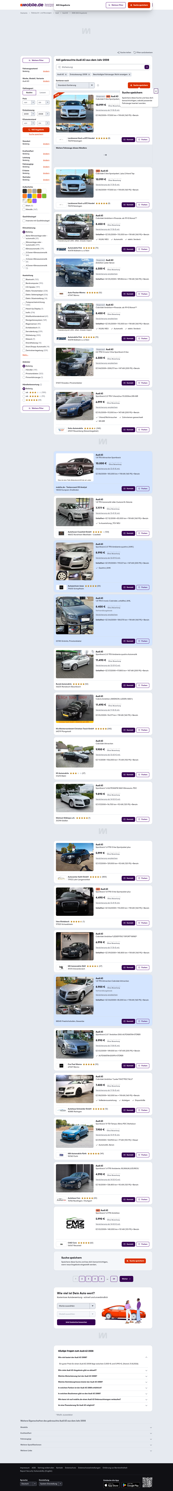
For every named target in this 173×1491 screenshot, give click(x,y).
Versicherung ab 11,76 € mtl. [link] (108, 110)
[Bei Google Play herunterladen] (131, 1485)
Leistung (26, 157)
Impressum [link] (25, 1468)
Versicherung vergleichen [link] (107, 274)
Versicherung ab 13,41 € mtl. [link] (108, 469)
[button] (36, 70)
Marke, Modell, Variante (33, 78)
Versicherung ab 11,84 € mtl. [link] (108, 1045)
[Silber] (24, 200)
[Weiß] (44, 191)
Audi (57, 13)
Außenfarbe (28, 187)
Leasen (43, 92)
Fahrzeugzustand (30, 68)
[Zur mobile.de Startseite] (42, 5)
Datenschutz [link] (70, 1468)
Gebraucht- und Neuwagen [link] (41, 13)
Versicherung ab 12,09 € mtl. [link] (108, 558)
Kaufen (29, 92)
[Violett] (34, 200)
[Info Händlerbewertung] (41, 384)
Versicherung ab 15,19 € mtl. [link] (108, 1135)
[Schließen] (156, 91)
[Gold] (29, 200)
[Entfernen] (65, 74)
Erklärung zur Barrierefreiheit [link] (115, 1468)
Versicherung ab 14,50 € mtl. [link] (108, 799)
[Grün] (44, 196)
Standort (26, 141)
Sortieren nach (62, 81)
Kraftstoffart (28, 151)
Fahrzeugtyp (28, 164)
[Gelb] (34, 196)
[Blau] (29, 196)
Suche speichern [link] (36, 134)
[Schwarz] (24, 191)
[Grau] (34, 191)
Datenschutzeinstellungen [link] (89, 1468)
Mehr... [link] (25, 355)
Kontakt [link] (59, 1468)
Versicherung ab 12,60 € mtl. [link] (108, 755)
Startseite (23, 13)
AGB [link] (34, 1468)
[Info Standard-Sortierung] (98, 85)
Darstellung (44, 1480)
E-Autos (26, 170)
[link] (124, 52)
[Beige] (29, 191)
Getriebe (26, 177)
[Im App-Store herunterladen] (112, 1485)
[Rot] (39, 196)
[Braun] (39, 191)
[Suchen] (146, 67)
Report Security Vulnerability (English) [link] (36, 1471)
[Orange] (24, 196)
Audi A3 (65, 13)
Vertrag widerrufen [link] (46, 1468)
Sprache (24, 1480)
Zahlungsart (28, 88)
